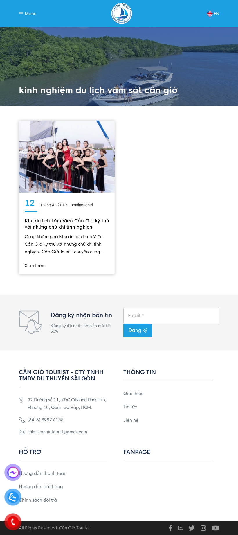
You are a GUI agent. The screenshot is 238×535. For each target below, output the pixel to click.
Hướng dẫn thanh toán (42, 473)
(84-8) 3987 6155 (46, 419)
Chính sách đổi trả (38, 500)
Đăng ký (138, 330)
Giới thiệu (133, 393)
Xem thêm (35, 265)
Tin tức (130, 407)
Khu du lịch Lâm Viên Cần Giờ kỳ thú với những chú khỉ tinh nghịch (67, 224)
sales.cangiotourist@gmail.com (57, 432)
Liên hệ (130, 420)
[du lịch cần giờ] (121, 13)
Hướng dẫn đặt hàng (41, 486)
